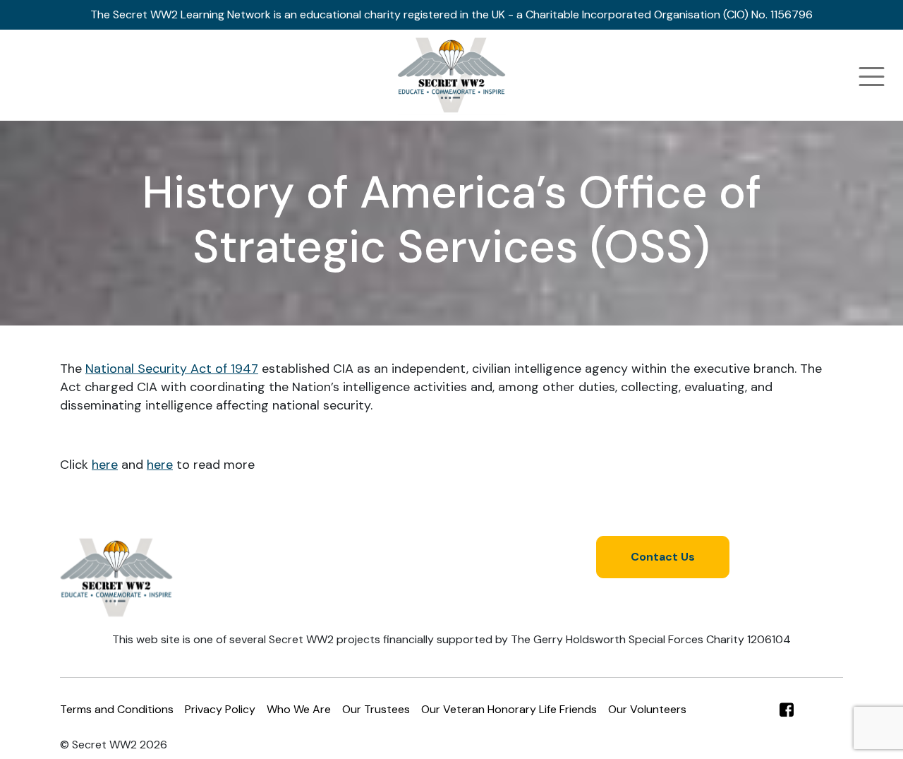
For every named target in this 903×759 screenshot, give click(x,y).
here (105, 464)
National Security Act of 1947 (171, 368)
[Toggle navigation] (871, 76)
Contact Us (663, 556)
